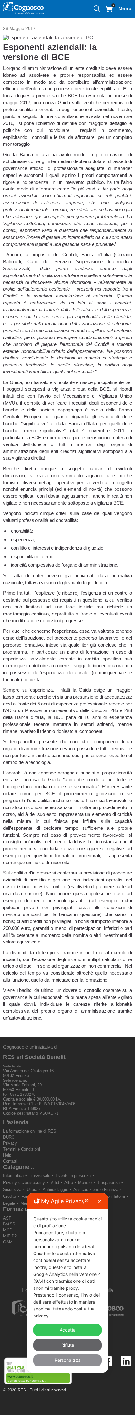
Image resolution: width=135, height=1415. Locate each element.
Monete (85, 1182)
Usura (32, 1189)
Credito (9, 1196)
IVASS (9, 1224)
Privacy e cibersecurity (24, 1182)
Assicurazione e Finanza (95, 1189)
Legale (9, 1203)
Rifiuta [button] (67, 1345)
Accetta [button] (68, 1330)
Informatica (13, 1175)
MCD (7, 1230)
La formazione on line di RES (29, 1131)
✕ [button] (99, 1201)
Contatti (10, 1161)
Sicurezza (12, 1189)
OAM (8, 1242)
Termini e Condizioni (21, 1149)
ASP (7, 1218)
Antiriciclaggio (55, 1189)
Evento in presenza (73, 1175)
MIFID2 (10, 1236)
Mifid (54, 1182)
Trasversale (39, 1175)
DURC (8, 1137)
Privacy (10, 1143)
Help (7, 1155)
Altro (68, 1182)
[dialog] (67, 1283)
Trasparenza (108, 1182)
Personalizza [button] (68, 1360)
